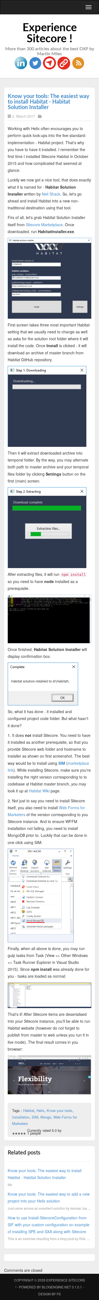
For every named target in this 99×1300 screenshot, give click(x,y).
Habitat (28, 1110)
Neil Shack (51, 194)
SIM (61, 763)
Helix (41, 1110)
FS (59, 1293)
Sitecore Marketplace (44, 224)
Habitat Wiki (39, 790)
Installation (20, 1117)
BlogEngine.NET (56, 1287)
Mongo (45, 1117)
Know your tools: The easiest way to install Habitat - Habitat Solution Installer (48, 102)
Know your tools (59, 1110)
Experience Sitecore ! (50, 33)
